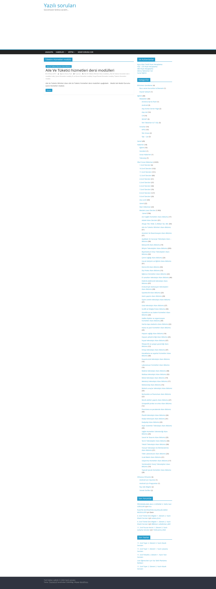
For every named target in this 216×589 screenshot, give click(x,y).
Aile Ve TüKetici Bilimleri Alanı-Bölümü (59, 66)
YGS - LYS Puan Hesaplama (147, 66)
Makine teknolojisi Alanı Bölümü (154, 371)
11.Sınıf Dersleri (146, 172)
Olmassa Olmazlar (144, 477)
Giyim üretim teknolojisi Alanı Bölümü (156, 300)
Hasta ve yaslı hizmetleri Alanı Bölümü (156, 328)
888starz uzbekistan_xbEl (161, 524)
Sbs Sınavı (145, 133)
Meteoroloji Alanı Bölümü (151, 385)
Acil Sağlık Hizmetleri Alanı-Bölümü (155, 217)
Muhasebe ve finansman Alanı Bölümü (156, 394)
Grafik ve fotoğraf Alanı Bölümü (153, 309)
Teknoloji (143, 158)
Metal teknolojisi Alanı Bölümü (153, 378)
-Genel (144, 213)
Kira (149, 506)
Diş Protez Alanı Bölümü (151, 270)
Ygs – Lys (145, 136)
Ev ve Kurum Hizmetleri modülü (82, 76)
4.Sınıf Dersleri (145, 179)
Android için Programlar (149, 483)
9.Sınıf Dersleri (145, 196)
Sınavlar (143, 127)
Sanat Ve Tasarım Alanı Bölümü (153, 437)
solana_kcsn (156, 518)
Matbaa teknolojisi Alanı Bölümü (154, 374)
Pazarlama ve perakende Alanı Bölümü (156, 409)
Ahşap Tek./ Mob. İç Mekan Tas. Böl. (155, 224)
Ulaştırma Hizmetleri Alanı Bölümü (155, 461)
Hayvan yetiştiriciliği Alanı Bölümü (154, 337)
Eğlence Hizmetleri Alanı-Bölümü (154, 274)
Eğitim (70, 52)
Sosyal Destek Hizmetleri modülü (103, 76)
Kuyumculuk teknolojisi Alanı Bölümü (156, 359)
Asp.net (144, 112)
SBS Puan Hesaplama (145, 69)
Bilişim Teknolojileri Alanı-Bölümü (154, 248)
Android (145, 105)
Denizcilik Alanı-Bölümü (151, 267)
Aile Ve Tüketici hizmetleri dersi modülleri (80, 70)
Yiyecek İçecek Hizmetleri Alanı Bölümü (156, 470)
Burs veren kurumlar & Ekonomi (152, 88)
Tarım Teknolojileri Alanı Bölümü (154, 441)
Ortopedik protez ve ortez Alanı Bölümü (157, 403)
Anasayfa (49, 52)
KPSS (143, 130)
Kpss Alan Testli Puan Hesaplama (149, 64)
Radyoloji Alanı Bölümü (150, 422)
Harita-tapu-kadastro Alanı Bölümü (155, 324)
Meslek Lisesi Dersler (147, 210)
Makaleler (143, 99)
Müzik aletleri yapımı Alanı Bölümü (155, 400)
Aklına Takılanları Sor (145, 71)
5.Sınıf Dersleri (145, 182)
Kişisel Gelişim (145, 92)
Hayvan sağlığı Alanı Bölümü (152, 333)
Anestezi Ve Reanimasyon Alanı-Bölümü (157, 233)
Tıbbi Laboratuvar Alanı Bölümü (154, 454)
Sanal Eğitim (142, 73)
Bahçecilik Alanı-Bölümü (151, 245)
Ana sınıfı (143, 200)
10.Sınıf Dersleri (146, 168)
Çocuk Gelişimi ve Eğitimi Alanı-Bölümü (156, 261)
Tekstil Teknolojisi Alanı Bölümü (154, 444)
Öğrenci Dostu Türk (66, 74)
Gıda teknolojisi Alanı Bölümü (153, 305)
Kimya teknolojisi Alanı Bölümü (153, 350)
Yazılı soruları (60, 5)
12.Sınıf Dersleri (146, 175)
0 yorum (78, 74)
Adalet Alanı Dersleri (149, 220)
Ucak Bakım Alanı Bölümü (151, 457)
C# (143, 116)
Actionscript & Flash (149, 102)
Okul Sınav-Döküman (145, 162)
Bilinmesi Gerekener (145, 85)
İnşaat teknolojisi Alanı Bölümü (153, 340)
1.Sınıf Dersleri (145, 165)
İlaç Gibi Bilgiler (145, 487)
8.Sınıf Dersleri (145, 193)
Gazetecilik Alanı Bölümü (151, 293)
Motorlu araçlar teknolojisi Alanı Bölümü (157, 388)
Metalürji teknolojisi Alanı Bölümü (154, 381)
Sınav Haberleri (145, 154)
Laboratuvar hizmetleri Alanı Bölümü (156, 365)
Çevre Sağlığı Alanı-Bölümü (152, 258)
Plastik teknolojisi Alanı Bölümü (153, 415)
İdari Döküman (145, 207)
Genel (139, 141)
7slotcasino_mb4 (159, 530)
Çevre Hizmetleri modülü (63, 76)
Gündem (143, 151)
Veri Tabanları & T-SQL (150, 123)
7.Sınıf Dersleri (145, 189)
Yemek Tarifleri (145, 490)
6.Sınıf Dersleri (145, 186)
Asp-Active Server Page (150, 109)
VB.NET (144, 119)
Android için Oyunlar (147, 480)
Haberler (60, 52)
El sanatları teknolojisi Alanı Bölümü (155, 277)
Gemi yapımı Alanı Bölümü (152, 296)
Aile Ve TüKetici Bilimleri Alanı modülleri (96, 74)
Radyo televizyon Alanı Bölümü (153, 419)
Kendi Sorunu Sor (85, 52)
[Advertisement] (108, 32)
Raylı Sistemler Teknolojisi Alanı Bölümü (157, 426)
